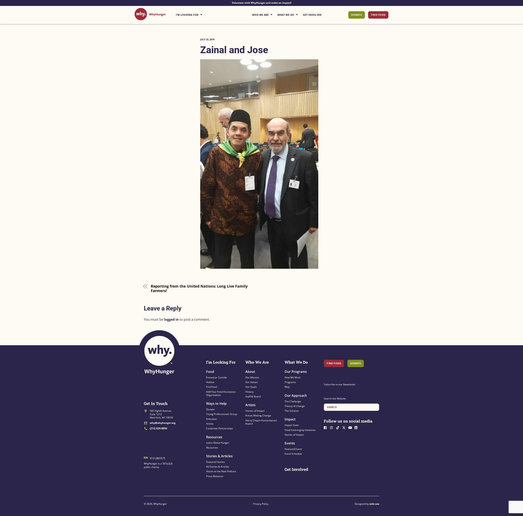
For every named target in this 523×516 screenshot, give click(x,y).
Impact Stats (292, 425)
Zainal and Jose (234, 49)
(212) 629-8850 (158, 428)
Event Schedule (293, 453)
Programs (290, 382)
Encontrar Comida (216, 377)
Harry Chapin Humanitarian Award (261, 422)
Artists (209, 423)
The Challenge (293, 401)
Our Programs (296, 371)
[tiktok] (338, 427)
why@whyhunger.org (162, 423)
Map (287, 387)
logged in (171, 319)
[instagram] (332, 427)
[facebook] (326, 427)
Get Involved (312, 15)
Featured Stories (215, 462)
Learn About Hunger (217, 442)
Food (210, 371)
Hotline (210, 382)
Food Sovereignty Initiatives (300, 430)
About (250, 371)
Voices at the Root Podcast (221, 471)
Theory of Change (295, 406)
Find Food (378, 15)
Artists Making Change (258, 415)
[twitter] (345, 427)
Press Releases (214, 476)
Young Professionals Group (221, 414)
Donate (356, 15)
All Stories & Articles (217, 466)
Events (290, 443)
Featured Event (293, 449)
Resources (214, 437)
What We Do (285, 15)
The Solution (292, 411)
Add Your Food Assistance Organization (221, 393)
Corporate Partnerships (219, 428)
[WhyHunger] (150, 18)
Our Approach (296, 395)
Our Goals (251, 387)
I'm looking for (200, 14)
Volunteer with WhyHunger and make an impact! (261, 2)
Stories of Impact (255, 411)
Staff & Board (253, 396)
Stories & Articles (219, 456)
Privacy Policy (260, 504)
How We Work (293, 377)
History (249, 391)
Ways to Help (216, 403)
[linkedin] (357, 427)
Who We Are (260, 15)
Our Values (251, 382)
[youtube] (351, 427)
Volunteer (211, 419)
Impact (290, 419)
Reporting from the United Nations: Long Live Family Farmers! (199, 288)
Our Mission (252, 377)
